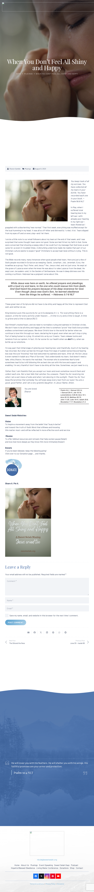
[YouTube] (58, 876)
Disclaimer (60, 884)
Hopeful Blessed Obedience (23, 868)
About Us (25, 865)
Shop (72, 868)
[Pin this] (53, 632)
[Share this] (35, 632)
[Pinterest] (52, 876)
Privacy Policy (50, 884)
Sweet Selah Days (61, 865)
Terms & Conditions (37, 884)
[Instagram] (47, 876)
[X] (41, 876)
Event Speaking (46, 865)
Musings (28, 74)
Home (18, 74)
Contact (79, 868)
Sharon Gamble (14, 169)
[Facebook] (35, 876)
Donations (64, 868)
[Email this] (28, 632)
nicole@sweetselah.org (47, 859)
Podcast (74, 865)
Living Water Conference (47, 868)
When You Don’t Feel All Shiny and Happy (57, 74)
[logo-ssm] (47, 843)
